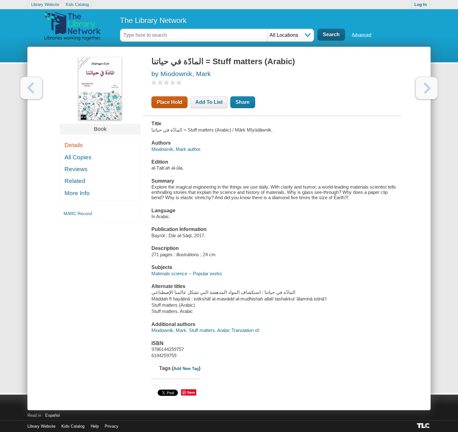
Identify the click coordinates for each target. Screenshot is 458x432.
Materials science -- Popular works (186, 273)
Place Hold (169, 102)
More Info (77, 193)
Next (426, 88)
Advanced (361, 34)
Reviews (76, 169)
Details (73, 145)
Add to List (208, 102)
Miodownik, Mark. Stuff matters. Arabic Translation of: (205, 330)
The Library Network (153, 20)
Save (191, 392)
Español (52, 415)
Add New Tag (186, 368)
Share (243, 102)
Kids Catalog (77, 4)
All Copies (78, 157)
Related (74, 181)
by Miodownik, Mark (181, 73)
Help (95, 426)
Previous (31, 88)
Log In (420, 4)
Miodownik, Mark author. (176, 149)
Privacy (111, 426)
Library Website (45, 4)
